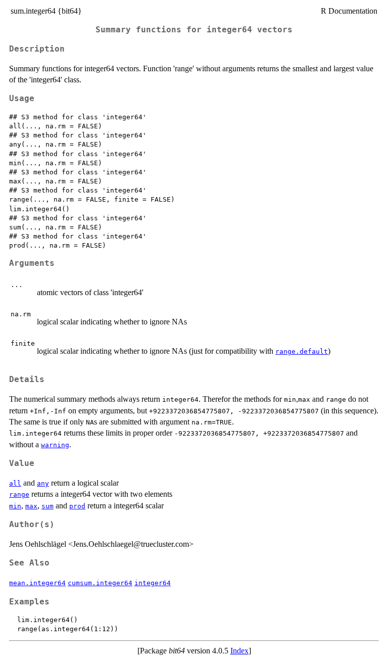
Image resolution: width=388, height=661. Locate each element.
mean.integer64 (37, 583)
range (19, 494)
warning (55, 445)
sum (47, 506)
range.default (301, 351)
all (15, 483)
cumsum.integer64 (100, 583)
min (15, 506)
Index (239, 650)
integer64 (152, 583)
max (31, 506)
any (43, 483)
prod (77, 506)
